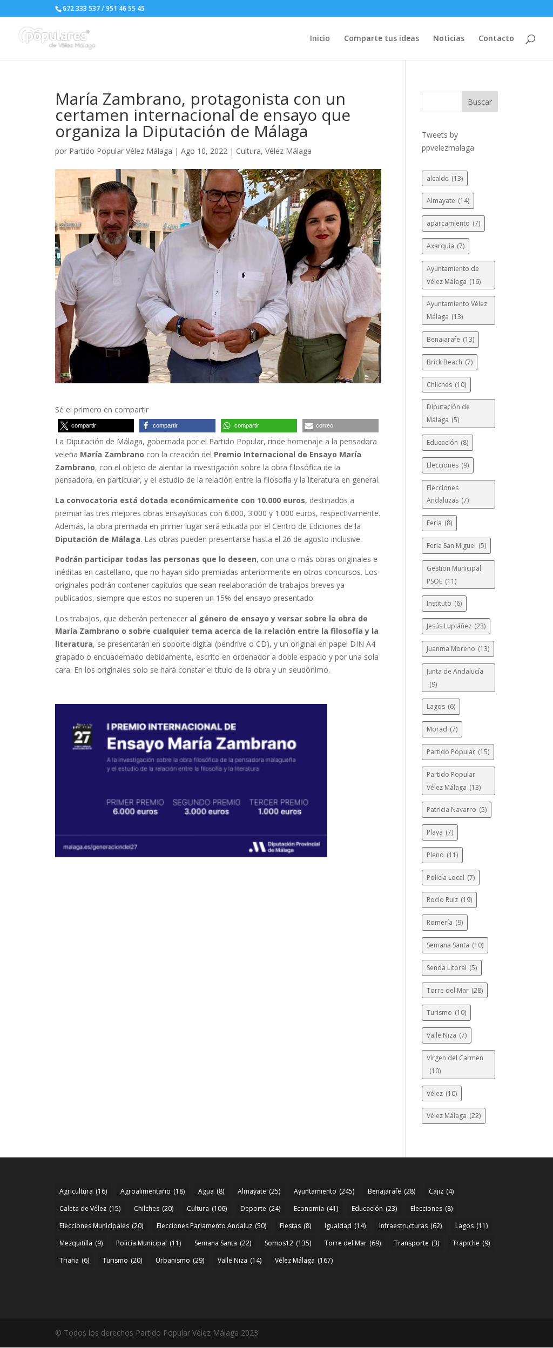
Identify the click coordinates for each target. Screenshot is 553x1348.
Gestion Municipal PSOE (454, 575)
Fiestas (295, 1225)
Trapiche (471, 1243)
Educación (447, 442)
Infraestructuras (410, 1225)
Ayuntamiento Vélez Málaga (457, 310)
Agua (211, 1191)
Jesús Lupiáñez (456, 626)
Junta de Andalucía (455, 678)
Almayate (448, 200)
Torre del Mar (455, 990)
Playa (440, 832)
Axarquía (445, 245)
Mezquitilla (81, 1243)
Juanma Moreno (458, 648)
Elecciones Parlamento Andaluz (211, 1225)
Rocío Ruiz (449, 899)
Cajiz (441, 1191)
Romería (445, 922)
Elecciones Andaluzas (448, 494)
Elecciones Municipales (101, 1225)
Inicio (320, 39)
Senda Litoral (452, 967)
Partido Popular (458, 751)
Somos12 (288, 1243)
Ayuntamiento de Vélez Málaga (454, 275)
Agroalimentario (152, 1191)
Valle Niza (447, 1035)
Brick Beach (450, 362)
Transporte (416, 1243)
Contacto (496, 39)
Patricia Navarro (457, 809)
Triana (74, 1260)
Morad (442, 729)
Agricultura (83, 1191)
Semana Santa (455, 945)
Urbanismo (180, 1260)
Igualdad (345, 1225)
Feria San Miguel (456, 545)
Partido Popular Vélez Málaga (120, 151)
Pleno (442, 854)
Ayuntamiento (324, 1191)
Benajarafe (450, 339)
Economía (316, 1208)
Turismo (446, 1012)
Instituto (444, 603)
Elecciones (448, 465)
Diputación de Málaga (448, 413)
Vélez (442, 1093)
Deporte (260, 1208)
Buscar (480, 102)
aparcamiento (453, 223)
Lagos (441, 706)
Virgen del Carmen (455, 1064)
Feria (439, 522)
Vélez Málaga (288, 151)
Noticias (448, 39)
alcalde (445, 178)
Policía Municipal (148, 1243)
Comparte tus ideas (381, 39)
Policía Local (451, 877)
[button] (96, 425)
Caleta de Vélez (89, 1208)
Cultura (248, 151)
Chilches (446, 384)
